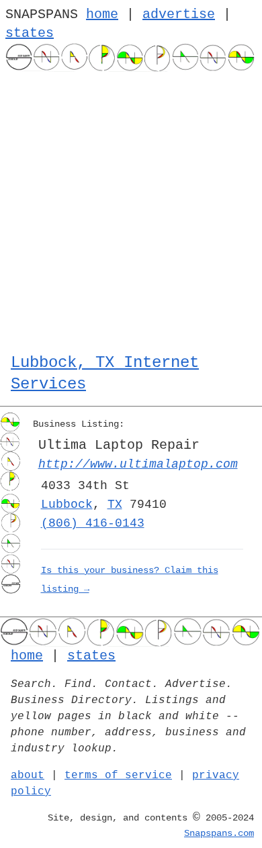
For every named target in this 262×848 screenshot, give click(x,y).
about (27, 776)
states (29, 33)
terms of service (118, 776)
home (102, 14)
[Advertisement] (131, 209)
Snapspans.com (219, 833)
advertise (178, 14)
